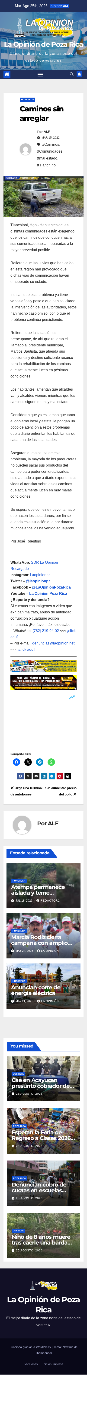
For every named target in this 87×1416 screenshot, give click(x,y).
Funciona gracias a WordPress (31, 1347)
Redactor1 (50, 900)
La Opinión (50, 950)
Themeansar (43, 1353)
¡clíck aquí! (26, 649)
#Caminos (50, 144)
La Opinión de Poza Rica (43, 44)
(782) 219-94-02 (45, 631)
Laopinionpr (40, 575)
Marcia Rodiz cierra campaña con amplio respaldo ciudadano (39, 943)
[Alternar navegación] (40, 74)
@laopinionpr (38, 581)
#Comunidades (49, 151)
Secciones (31, 1364)
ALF (47, 132)
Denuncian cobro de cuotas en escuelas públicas (39, 1190)
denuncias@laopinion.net (53, 643)
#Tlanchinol (47, 165)
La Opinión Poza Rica (48, 593)
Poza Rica (19, 1126)
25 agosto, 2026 (29, 1093)
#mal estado (47, 158)
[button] (72, 74)
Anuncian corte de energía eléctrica (35, 990)
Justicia (18, 1074)
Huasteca (27, 99)
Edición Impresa (52, 1364)
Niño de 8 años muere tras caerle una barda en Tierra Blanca (41, 1242)
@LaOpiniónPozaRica (51, 587)
